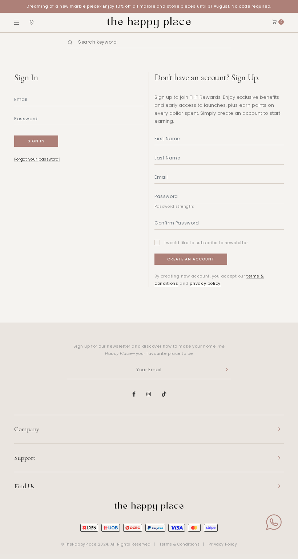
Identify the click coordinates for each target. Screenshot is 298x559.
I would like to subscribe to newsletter (206, 243)
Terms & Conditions (180, 544)
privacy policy (205, 283)
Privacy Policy (223, 544)
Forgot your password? (37, 159)
